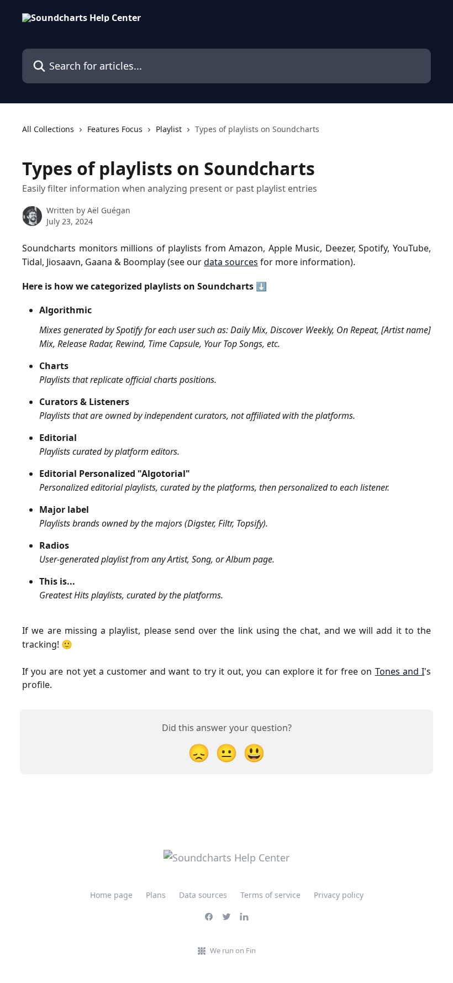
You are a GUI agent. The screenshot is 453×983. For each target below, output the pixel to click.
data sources (231, 262)
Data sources (203, 895)
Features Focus (115, 129)
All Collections (48, 129)
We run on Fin (233, 950)
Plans (156, 895)
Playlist (169, 129)
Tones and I (399, 671)
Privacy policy (339, 895)
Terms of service (270, 895)
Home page (111, 895)
